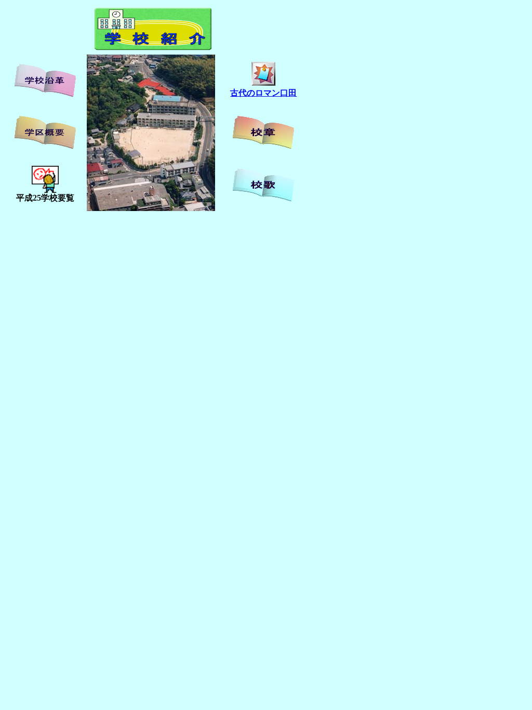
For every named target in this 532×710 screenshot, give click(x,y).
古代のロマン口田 (263, 92)
